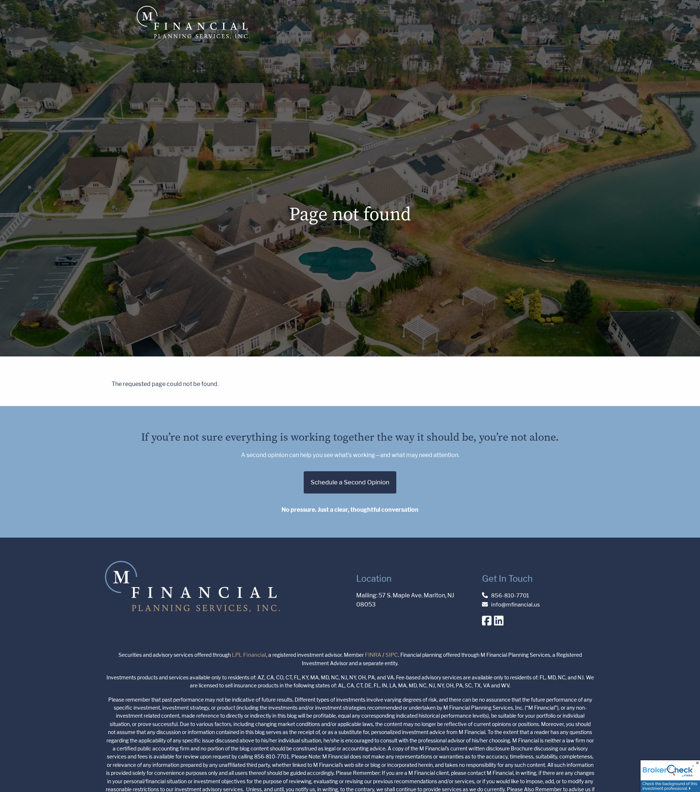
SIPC (391, 654)
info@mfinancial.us (515, 604)
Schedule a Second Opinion (350, 482)
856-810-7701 (510, 595)
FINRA (373, 654)
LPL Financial (249, 654)
